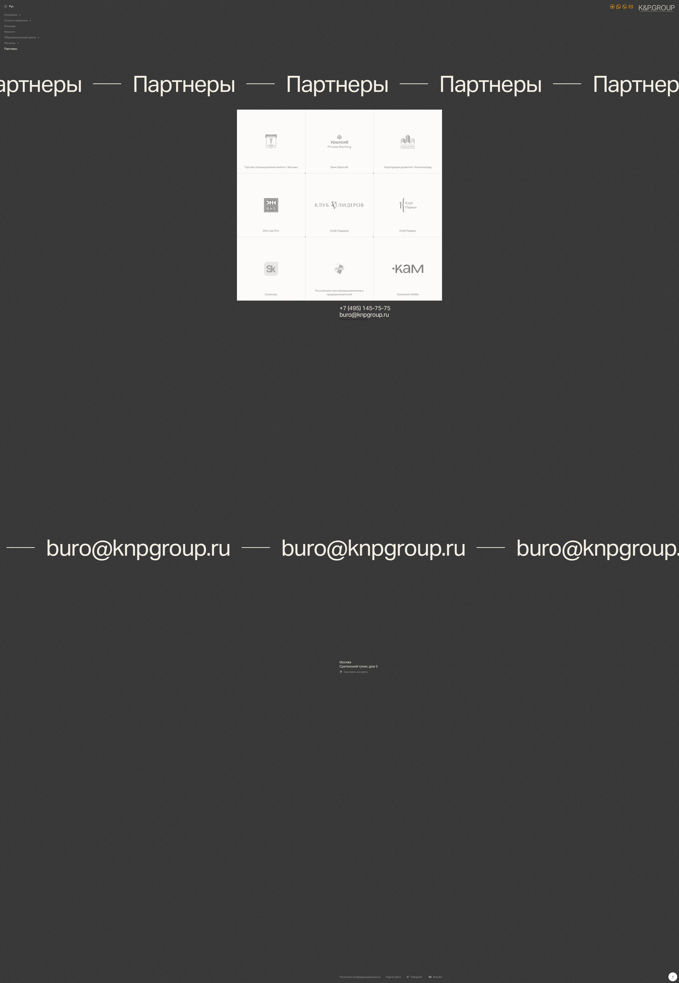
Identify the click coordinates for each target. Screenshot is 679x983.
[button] (12, 15)
